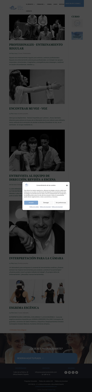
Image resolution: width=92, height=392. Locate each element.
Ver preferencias (61, 202)
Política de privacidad (45, 206)
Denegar (46, 202)
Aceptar (31, 202)
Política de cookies (34, 206)
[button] (67, 185)
